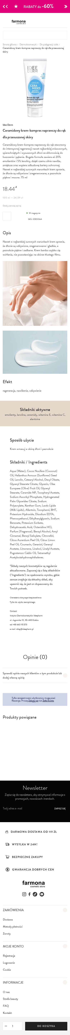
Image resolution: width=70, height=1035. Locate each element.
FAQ (6, 1006)
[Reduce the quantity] (5, 1026)
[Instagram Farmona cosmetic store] (24, 894)
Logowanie (9, 963)
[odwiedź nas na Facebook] (29, 894)
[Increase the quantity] (19, 1026)
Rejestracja (9, 956)
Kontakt (7, 1013)
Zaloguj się (33, 700)
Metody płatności (12, 927)
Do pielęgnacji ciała (49, 44)
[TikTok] (35, 894)
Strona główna (10, 44)
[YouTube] (41, 894)
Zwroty (7, 934)
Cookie (7, 970)
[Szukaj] (62, 35)
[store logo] (19, 22)
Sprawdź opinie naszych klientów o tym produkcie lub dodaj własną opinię (32, 675)
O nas (6, 992)
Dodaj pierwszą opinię (12, 205)
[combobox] (35, 35)
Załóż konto (48, 700)
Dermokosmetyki (28, 44)
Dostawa (8, 920)
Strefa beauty (10, 999)
